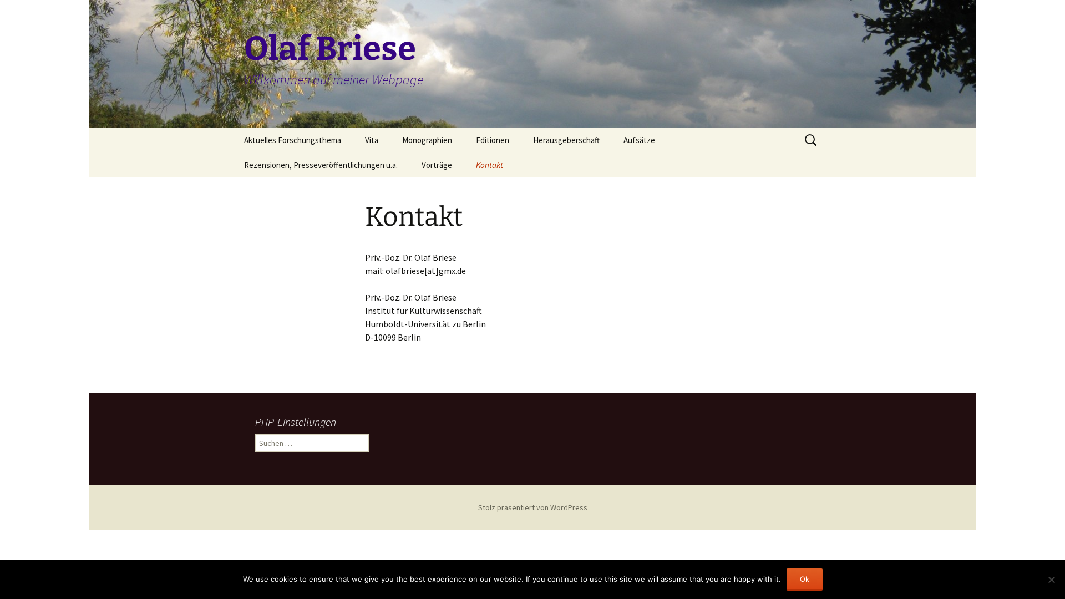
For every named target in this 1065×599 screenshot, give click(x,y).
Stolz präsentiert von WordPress (532, 507)
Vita (371, 140)
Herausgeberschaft (566, 140)
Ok (804, 579)
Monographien (427, 140)
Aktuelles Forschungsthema (292, 140)
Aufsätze (639, 140)
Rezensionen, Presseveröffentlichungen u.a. (321, 165)
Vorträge (437, 165)
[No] (1051, 579)
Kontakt (489, 165)
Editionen (492, 140)
